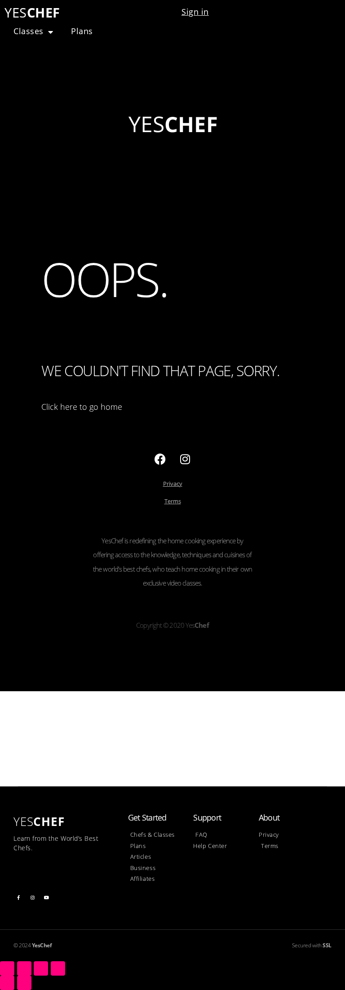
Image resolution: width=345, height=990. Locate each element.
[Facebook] (160, 459)
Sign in (195, 11)
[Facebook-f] (18, 897)
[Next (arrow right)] (24, 983)
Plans (82, 31)
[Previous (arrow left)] (7, 983)
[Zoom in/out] (58, 968)
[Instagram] (185, 459)
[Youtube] (47, 897)
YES (32, 12)
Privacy (172, 483)
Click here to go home (81, 406)
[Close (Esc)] (7, 968)
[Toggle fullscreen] (41, 968)
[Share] (24, 968)
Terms (172, 501)
